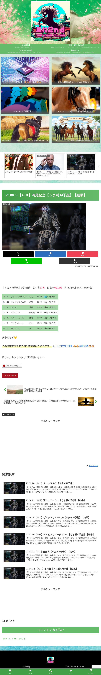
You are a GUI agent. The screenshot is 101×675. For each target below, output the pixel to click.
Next (99, 166)
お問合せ (26, 667)
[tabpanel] (19, 165)
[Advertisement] (50, 275)
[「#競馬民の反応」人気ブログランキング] (12, 367)
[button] (74, 261)
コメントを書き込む (50, 630)
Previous (2, 166)
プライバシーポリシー (74, 667)
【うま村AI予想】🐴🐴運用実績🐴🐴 (74, 346)
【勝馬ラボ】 (9, 414)
